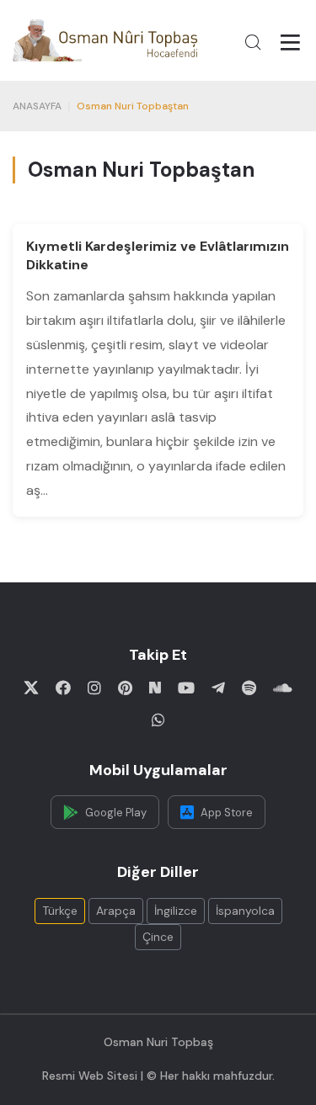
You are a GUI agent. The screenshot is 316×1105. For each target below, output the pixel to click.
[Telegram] (218, 687)
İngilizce (175, 910)
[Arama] (253, 42)
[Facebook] (63, 687)
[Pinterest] (125, 687)
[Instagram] (94, 687)
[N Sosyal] (155, 687)
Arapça (116, 910)
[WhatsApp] (158, 719)
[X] (31, 687)
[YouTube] (186, 687)
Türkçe (60, 910)
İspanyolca (245, 910)
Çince (158, 936)
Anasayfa (37, 106)
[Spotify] (249, 687)
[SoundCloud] (282, 687)
